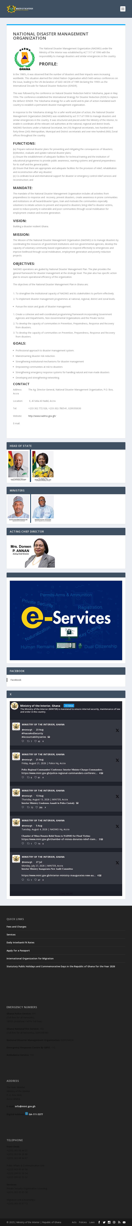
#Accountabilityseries (34, 736)
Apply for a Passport (18, 950)
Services (11, 934)
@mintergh (27, 730)
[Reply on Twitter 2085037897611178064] (23, 843)
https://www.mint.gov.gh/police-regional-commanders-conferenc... (59, 773)
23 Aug (39, 729)
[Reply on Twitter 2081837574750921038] (23, 880)
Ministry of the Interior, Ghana (43, 724)
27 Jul (39, 862)
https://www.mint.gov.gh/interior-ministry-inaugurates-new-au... (59, 875)
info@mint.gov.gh (25, 1106)
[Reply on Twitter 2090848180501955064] (23, 777)
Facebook (16, 679)
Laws (92, 1222)
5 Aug (39, 825)
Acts (74, 1222)
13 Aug (39, 795)
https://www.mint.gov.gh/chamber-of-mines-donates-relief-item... (59, 839)
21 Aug (39, 759)
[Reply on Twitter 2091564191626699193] (23, 741)
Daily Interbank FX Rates (20, 942)
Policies (83, 1222)
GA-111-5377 (36, 1114)
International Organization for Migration (30, 958)
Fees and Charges (16, 926)
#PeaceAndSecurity (32, 733)
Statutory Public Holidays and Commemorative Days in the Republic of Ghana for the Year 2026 (61, 966)
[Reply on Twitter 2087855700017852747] (23, 807)
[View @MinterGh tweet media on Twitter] (49, 737)
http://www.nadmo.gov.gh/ (42, 415)
